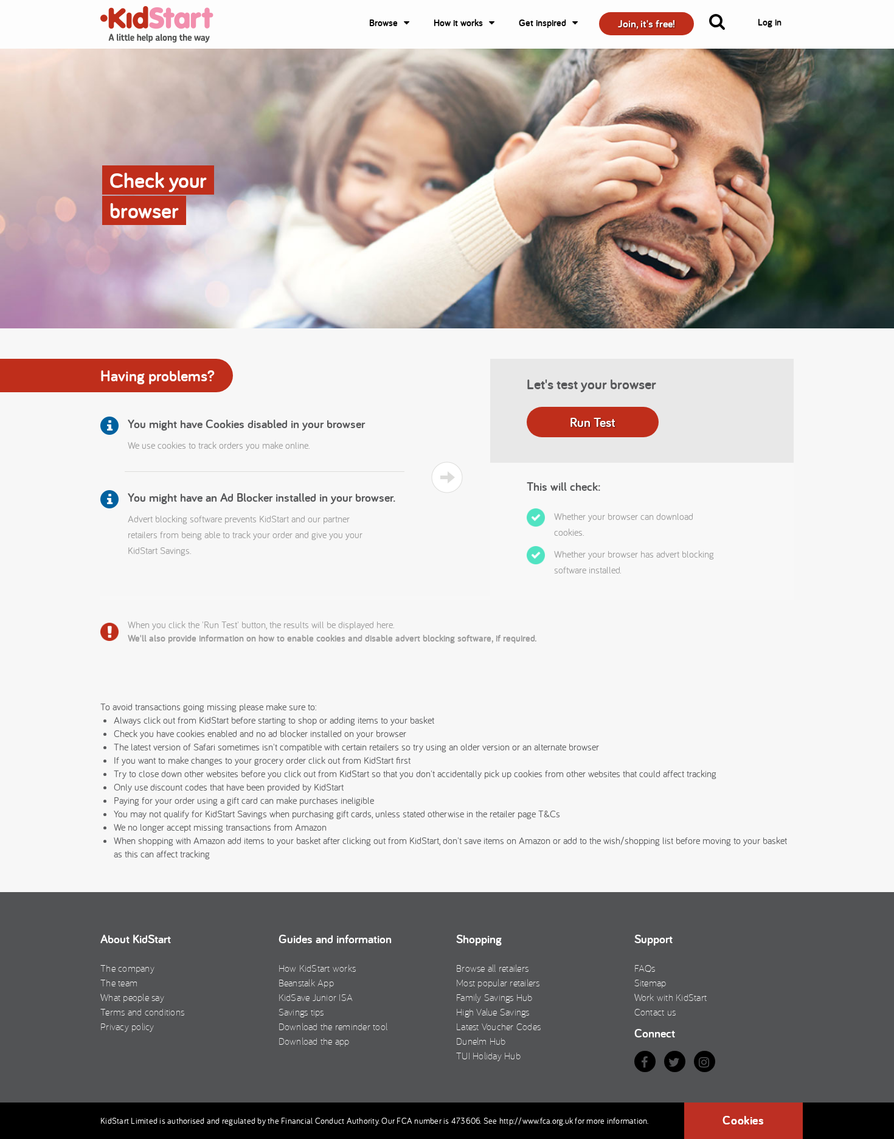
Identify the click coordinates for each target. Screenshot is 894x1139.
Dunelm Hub (481, 1041)
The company (127, 968)
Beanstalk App (306, 983)
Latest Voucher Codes (498, 1026)
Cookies (743, 1120)
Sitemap (650, 983)
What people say (132, 997)
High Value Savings (493, 1012)
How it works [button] (458, 22)
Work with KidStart (670, 997)
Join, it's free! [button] (646, 23)
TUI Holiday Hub (488, 1056)
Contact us (655, 1012)
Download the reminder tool (333, 1026)
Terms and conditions (142, 1012)
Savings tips (301, 1012)
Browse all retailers (492, 968)
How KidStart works (317, 968)
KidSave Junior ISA (316, 997)
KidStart (164, 24)
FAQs (645, 968)
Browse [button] (383, 22)
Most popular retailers (498, 983)
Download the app (314, 1041)
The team (118, 983)
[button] (724, 24)
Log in (769, 22)
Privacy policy (127, 1026)
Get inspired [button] (542, 22)
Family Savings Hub (494, 997)
